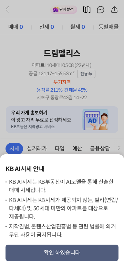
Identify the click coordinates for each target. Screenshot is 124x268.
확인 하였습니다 (62, 252)
